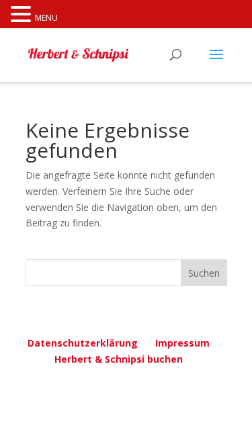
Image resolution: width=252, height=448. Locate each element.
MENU (46, 18)
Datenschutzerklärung (83, 343)
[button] (23, 15)
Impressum (182, 343)
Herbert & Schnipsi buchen (118, 359)
